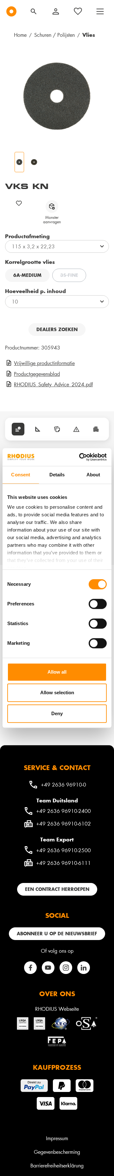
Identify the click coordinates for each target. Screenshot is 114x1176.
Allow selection (57, 692)
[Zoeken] (33, 11)
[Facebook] (30, 967)
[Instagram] (66, 967)
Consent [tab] (20, 474)
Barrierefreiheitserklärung (57, 1165)
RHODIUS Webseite (57, 1008)
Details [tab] (57, 474)
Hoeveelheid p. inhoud (35, 290)
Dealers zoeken (57, 329)
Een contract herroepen (57, 889)
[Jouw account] (56, 11)
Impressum (57, 1138)
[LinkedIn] (83, 967)
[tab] (18, 429)
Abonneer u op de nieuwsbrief (57, 934)
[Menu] (100, 11)
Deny (57, 713)
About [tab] (93, 474)
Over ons (57, 994)
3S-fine (73, 276)
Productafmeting (27, 235)
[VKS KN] (57, 96)
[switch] (98, 604)
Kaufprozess (57, 1067)
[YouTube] (48, 967)
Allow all (57, 672)
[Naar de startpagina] (11, 11)
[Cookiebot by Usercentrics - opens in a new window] (80, 457)
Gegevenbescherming (57, 1152)
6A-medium (27, 275)
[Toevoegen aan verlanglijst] (19, 203)
